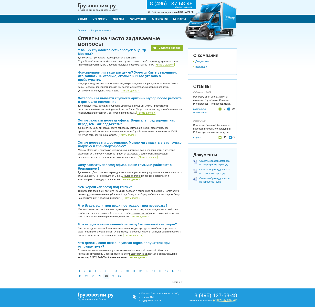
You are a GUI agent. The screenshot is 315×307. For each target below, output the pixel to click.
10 (127, 271)
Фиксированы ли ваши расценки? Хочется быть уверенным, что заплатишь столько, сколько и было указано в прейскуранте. (127, 76)
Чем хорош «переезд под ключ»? (105, 187)
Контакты (179, 18)
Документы (202, 61)
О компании (160, 18)
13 (147, 271)
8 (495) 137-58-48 (171, 3)
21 (93, 276)
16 (166, 271)
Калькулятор (138, 18)
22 (99, 276)
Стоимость (100, 18)
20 (86, 276)
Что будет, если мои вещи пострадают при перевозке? (122, 205)
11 (134, 271)
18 (179, 271)
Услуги (82, 18)
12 (140, 271)
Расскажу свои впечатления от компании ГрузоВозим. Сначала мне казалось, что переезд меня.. (212, 100)
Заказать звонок (183, 7)
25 (119, 276)
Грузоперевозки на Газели (92, 299)
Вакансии (201, 66)
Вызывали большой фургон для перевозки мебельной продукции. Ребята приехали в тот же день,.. (212, 128)
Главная (82, 30)
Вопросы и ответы (101, 30)
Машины (118, 18)
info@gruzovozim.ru (150, 300)
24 (113, 276)
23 (106, 276)
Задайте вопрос (169, 47)
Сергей (197, 137)
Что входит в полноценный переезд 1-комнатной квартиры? (127, 224)
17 (173, 271)
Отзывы (202, 86)
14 (153, 271)
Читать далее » (165, 64)
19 (80, 276)
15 (160, 271)
